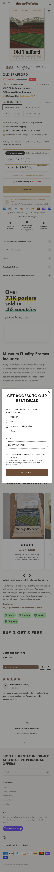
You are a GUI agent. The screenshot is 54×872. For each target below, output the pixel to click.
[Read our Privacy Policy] (46, 461)
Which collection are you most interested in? (21, 411)
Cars (12, 431)
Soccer (14, 417)
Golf (12, 421)
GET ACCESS (27, 472)
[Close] (49, 392)
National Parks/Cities (21, 426)
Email (8, 438)
